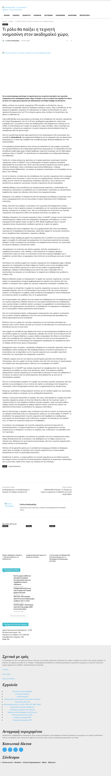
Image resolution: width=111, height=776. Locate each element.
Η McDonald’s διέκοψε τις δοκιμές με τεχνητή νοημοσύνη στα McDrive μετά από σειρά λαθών (56, 492)
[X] (26, 46)
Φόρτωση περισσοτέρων (18, 616)
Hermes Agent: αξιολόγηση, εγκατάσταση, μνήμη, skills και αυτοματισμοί (23, 607)
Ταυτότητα (5, 669)
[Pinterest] (31, 46)
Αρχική (4, 21)
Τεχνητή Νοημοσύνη (14, 466)
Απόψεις (11, 21)
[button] (5, 766)
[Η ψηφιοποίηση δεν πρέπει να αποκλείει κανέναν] (36, 534)
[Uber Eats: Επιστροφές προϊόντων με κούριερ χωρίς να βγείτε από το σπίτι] (7, 598)
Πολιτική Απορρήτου (8, 679)
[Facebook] (22, 46)
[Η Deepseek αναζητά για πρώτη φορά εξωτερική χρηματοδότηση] (7, 590)
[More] (41, 46)
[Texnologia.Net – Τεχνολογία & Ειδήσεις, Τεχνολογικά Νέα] (15, 8)
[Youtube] (21, 750)
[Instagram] (24, 513)
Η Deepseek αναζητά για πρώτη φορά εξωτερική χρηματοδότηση (22, 590)
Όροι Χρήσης (6, 674)
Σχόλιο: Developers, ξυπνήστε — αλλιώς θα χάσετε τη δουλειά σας (12, 557)
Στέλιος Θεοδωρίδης (13, 40)
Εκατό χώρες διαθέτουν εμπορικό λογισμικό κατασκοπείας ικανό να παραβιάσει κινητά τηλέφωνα (22, 580)
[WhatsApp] (36, 46)
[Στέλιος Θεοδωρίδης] (3, 41)
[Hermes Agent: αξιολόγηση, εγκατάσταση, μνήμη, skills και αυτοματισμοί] (7, 606)
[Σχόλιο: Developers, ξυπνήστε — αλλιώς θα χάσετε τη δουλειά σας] (13, 534)
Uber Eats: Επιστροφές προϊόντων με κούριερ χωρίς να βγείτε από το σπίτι (24, 599)
